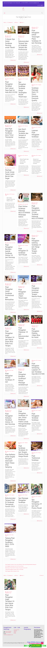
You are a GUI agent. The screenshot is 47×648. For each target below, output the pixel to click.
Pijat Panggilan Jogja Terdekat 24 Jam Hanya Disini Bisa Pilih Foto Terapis (9, 338)
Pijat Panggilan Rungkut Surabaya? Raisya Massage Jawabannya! (23, 378)
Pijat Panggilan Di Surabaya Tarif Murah (23, 251)
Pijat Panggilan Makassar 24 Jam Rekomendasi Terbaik (23, 333)
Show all (41, 575)
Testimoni (15, 630)
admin (8, 35)
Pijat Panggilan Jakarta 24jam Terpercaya (22, 293)
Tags (16, 22)
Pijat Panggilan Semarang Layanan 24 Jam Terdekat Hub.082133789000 (39, 368)
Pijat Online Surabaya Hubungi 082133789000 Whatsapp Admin (24, 211)
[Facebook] (39, 5)
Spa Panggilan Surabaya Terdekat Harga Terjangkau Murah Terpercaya (22, 89)
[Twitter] (41, 5)
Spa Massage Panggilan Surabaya (23, 500)
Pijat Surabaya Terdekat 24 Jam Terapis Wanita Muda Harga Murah (23, 451)
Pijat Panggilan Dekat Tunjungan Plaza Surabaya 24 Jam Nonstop (36, 36)
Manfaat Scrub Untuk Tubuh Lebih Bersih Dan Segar (10, 174)
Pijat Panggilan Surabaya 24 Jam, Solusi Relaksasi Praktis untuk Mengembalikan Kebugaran (24, 418)
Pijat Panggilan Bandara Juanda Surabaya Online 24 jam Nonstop (10, 251)
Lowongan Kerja (16, 629)
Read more (14, 60)
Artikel (15, 631)
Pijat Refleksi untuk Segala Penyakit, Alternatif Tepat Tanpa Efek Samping (10, 460)
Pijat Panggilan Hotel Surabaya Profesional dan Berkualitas (9, 293)
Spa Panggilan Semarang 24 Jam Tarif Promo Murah (37, 503)
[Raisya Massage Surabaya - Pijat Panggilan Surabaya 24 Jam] (23, 9)
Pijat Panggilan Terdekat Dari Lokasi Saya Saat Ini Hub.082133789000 (12, 87)
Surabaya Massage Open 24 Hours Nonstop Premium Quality (35, 94)
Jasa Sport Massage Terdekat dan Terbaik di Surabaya (23, 133)
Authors (22, 22)
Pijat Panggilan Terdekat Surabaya (35, 416)
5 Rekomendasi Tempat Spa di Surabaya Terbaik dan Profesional (23, 44)
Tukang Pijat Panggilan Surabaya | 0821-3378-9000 (10, 542)
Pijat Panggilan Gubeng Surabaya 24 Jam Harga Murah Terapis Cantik (36, 245)
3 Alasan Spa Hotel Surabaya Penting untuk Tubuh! (10, 43)
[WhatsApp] (38, 5)
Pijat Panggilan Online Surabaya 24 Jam (9, 377)
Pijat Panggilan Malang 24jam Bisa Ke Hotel (36, 333)
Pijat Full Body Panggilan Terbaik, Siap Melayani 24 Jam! (11, 199)
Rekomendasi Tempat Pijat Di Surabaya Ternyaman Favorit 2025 (10, 502)
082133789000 (25, 2)
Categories (10, 22)
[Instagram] (42, 5)
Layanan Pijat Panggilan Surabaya (35, 133)
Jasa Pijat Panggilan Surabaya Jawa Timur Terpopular (9, 132)
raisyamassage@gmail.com (34, 2)
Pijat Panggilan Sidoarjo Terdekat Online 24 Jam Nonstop (10, 418)
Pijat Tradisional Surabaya (36, 458)
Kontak (15, 633)
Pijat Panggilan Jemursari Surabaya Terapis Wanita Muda (36, 291)
